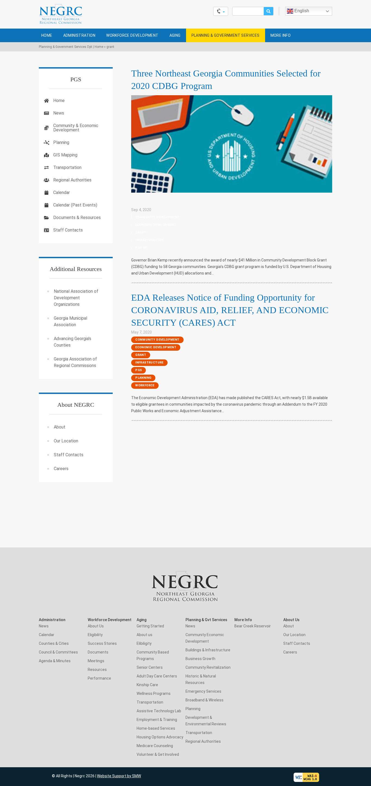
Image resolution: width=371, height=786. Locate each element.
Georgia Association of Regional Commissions (75, 362)
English (301, 10)
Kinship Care (147, 685)
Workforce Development (132, 35)
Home (46, 35)
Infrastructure (149, 240)
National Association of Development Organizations (76, 298)
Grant (140, 232)
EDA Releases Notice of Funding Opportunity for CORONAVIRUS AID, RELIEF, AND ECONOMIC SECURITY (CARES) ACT (230, 310)
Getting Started (150, 626)
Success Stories (102, 643)
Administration (79, 35)
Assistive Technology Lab (159, 711)
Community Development (157, 217)
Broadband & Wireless (205, 700)
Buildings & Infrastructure (208, 650)
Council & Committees (58, 652)
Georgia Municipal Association (70, 321)
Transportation (67, 167)
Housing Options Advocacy (160, 737)
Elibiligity (144, 643)
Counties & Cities (54, 643)
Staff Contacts (68, 230)
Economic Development (155, 225)
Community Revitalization (208, 667)
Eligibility (95, 635)
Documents (98, 652)
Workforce (145, 385)
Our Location (66, 440)
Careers (61, 468)
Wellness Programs (154, 693)
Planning (143, 378)
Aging (175, 35)
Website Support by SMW (119, 776)
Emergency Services (203, 691)
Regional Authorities (72, 180)
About (59, 427)
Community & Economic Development (75, 127)
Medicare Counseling (155, 746)
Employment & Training (157, 719)
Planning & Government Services (225, 35)
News (58, 113)
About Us (96, 626)
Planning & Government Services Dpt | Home (71, 47)
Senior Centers (150, 667)
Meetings (96, 661)
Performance (99, 678)
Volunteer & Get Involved (158, 754)
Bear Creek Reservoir (252, 626)
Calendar (61, 192)
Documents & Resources (77, 217)
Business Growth (200, 658)
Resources (97, 669)
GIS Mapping (65, 155)
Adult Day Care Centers (157, 676)
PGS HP (141, 247)
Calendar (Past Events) (75, 205)
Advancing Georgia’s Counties (72, 342)
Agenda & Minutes (55, 661)
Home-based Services (156, 728)
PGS (138, 370)
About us (144, 635)
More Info (281, 35)
